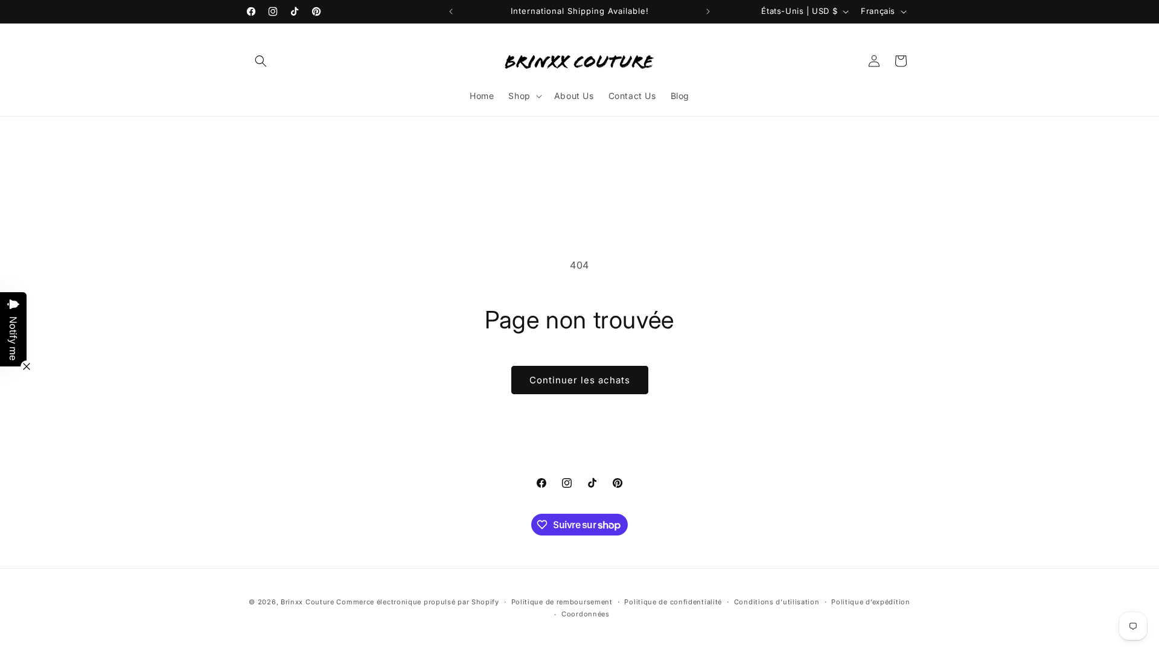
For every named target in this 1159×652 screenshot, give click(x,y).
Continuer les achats (579, 380)
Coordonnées (585, 614)
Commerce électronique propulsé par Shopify (417, 602)
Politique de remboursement (562, 602)
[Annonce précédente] (451, 11)
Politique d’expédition (870, 602)
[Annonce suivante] (708, 11)
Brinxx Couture (307, 602)
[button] (260, 61)
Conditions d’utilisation (777, 602)
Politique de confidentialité (673, 602)
